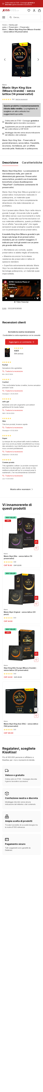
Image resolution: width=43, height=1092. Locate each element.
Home (4, 25)
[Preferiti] (29, 10)
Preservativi (13, 27)
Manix (4, 85)
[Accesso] (34, 10)
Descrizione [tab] (10, 162)
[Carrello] (39, 10)
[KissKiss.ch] (10, 10)
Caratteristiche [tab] (32, 162)
